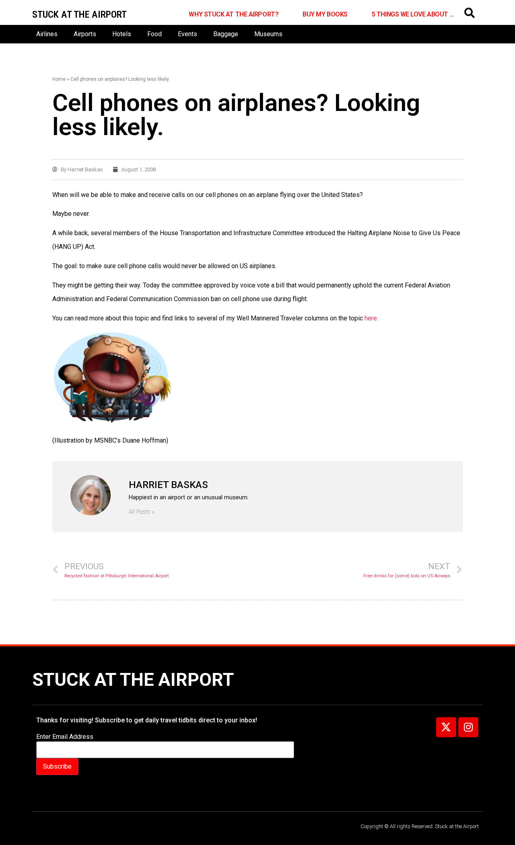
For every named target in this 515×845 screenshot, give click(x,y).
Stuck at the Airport (133, 679)
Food (154, 34)
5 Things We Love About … (413, 14)
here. (371, 318)
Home (59, 79)
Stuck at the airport (79, 14)
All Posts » (141, 512)
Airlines (47, 34)
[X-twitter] (446, 727)
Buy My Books (325, 14)
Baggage (225, 34)
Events (187, 34)
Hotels (121, 34)
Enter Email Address (64, 737)
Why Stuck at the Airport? (233, 14)
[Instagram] (468, 727)
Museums (268, 34)
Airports (85, 34)
